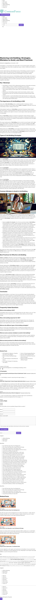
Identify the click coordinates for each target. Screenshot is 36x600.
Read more (23, 515)
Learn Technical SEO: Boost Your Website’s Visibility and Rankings (15, 460)
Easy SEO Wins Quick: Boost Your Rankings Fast (11, 445)
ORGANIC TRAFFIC (13, 562)
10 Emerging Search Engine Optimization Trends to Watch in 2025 (14, 462)
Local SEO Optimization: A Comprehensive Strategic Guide (13, 466)
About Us (4, 575)
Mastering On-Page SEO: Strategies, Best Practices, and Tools (14, 456)
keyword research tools (27, 559)
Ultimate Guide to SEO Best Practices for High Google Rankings (14, 477)
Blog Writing (5, 3)
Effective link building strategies (8, 88)
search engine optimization (24, 562)
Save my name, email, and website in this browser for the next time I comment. (15, 426)
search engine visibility (11, 564)
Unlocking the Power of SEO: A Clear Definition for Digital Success (15, 461)
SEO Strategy (7, 565)
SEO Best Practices (21, 564)
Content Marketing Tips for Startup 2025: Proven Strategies (13, 453)
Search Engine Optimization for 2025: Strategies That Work (13, 475)
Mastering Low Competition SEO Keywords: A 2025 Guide (13, 452)
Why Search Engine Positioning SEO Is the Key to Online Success (14, 482)
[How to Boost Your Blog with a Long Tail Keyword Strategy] (8, 525)
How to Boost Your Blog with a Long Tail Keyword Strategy (13, 447)
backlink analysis (14, 98)
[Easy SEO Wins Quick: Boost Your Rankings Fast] (8, 507)
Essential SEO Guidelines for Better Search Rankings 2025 (13, 483)
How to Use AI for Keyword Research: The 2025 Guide (12, 454)
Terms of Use (5, 580)
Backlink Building (5, 367)
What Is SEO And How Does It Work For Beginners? (10, 392)
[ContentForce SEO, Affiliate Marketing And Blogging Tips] (10, 12)
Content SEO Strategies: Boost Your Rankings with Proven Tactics (14, 449)
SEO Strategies (2, 565)
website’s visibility (13, 86)
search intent (15, 564)
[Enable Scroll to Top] (1, 599)
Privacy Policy (5, 582)
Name (1, 409)
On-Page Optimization (25, 561)
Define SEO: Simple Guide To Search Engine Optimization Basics (13, 381)
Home (4, 0)
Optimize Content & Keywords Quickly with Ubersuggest (13, 465)
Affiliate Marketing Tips (24, 556)
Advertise (4, 576)
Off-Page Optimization (14, 561)
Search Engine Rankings (5, 564)
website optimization (26, 565)
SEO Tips (14, 565)
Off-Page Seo (19, 561)
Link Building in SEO (22, 367)
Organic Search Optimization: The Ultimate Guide (12, 448)
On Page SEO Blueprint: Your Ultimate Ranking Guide (12, 470)
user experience (14, 161)
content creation (25, 187)
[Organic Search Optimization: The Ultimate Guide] (8, 543)
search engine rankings (28, 73)
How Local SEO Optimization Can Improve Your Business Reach (14, 471)
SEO (17, 564)
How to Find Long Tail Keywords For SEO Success (12, 467)
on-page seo (31, 561)
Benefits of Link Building (13, 367)
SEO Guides (5, 1)
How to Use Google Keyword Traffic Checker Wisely (12, 473)
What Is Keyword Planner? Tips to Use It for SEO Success (13, 480)
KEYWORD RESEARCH (17, 559)
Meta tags (6, 561)
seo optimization (33, 564)
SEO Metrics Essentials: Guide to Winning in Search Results (13, 457)
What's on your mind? (4, 415)
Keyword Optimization (3, 559)
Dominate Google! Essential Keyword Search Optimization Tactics (13, 373)
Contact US (5, 7)
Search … (4, 24)
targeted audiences (3, 303)
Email (1, 411)
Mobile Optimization (10, 561)
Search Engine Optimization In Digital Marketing (11, 469)
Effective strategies (6, 115)
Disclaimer (5, 579)
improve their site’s (11, 250)
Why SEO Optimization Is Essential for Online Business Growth (14, 474)
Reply (2, 391)
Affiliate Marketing (6, 4)
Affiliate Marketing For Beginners (10, 556)
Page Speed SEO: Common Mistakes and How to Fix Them (13, 479)
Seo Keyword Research (27, 564)
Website (1, 413)
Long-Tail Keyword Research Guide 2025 (10, 450)
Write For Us (5, 5)
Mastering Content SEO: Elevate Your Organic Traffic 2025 (13, 458)
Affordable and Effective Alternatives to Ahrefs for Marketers (14, 478)
